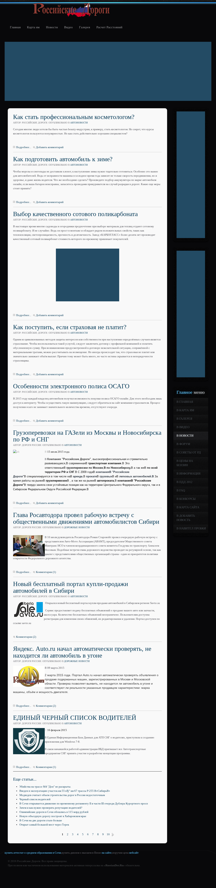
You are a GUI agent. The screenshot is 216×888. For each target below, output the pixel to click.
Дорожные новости (77, 527)
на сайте (107, 852)
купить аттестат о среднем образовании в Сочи (33, 852)
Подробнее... (23, 147)
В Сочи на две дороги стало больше (40, 820)
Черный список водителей (34, 799)
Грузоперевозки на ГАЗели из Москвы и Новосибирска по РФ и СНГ (87, 436)
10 (108, 834)
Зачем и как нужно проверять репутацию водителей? (50, 807)
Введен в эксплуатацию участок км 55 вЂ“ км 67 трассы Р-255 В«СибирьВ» (64, 790)
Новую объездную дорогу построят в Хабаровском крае (52, 816)
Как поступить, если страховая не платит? (69, 327)
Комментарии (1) (46, 572)
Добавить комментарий (49, 147)
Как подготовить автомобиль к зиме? (62, 159)
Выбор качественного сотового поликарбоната (75, 213)
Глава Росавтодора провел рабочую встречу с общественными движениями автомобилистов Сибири (86, 518)
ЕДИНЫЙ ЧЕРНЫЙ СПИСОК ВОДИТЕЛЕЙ (74, 717)
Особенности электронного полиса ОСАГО (71, 386)
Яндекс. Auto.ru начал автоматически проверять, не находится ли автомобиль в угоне (82, 652)
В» (113, 834)
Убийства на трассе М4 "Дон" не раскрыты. (45, 786)
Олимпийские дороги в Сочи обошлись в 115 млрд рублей (53, 812)
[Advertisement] (108, 71)
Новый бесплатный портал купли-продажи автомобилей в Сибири (70, 587)
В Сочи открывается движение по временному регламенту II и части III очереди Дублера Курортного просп (83, 803)
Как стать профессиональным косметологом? (73, 116)
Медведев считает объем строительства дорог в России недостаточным (62, 795)
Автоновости (79, 122)
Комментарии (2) (26, 636)
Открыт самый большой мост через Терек (44, 824)
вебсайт (134, 852)
